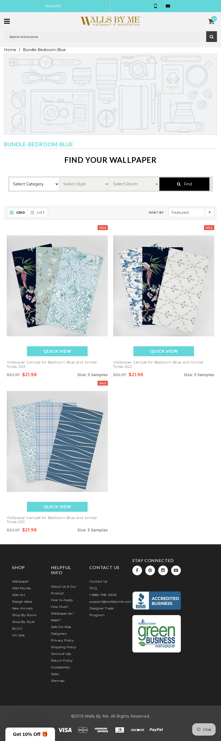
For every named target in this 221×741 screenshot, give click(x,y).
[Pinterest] (150, 570)
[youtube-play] (176, 570)
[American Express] (102, 729)
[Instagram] (163, 570)
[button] (30, 734)
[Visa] (65, 729)
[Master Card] (83, 729)
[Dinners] (120, 729)
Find (186, 184)
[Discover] (138, 729)
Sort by (156, 212)
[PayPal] (156, 729)
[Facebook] (137, 570)
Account (53, 5)
